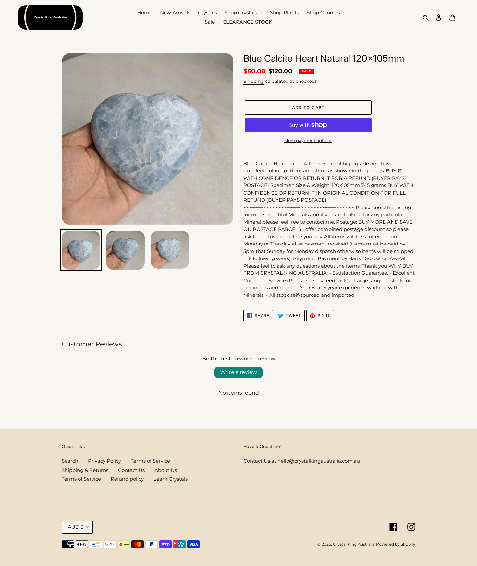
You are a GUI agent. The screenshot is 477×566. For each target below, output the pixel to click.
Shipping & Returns (85, 470)
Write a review (238, 372)
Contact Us (131, 470)
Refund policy (127, 479)
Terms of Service (150, 461)
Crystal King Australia (354, 544)
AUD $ (75, 527)
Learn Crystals (170, 479)
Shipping (253, 81)
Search (70, 461)
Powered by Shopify (395, 544)
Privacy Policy (104, 461)
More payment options (308, 140)
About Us (165, 470)
